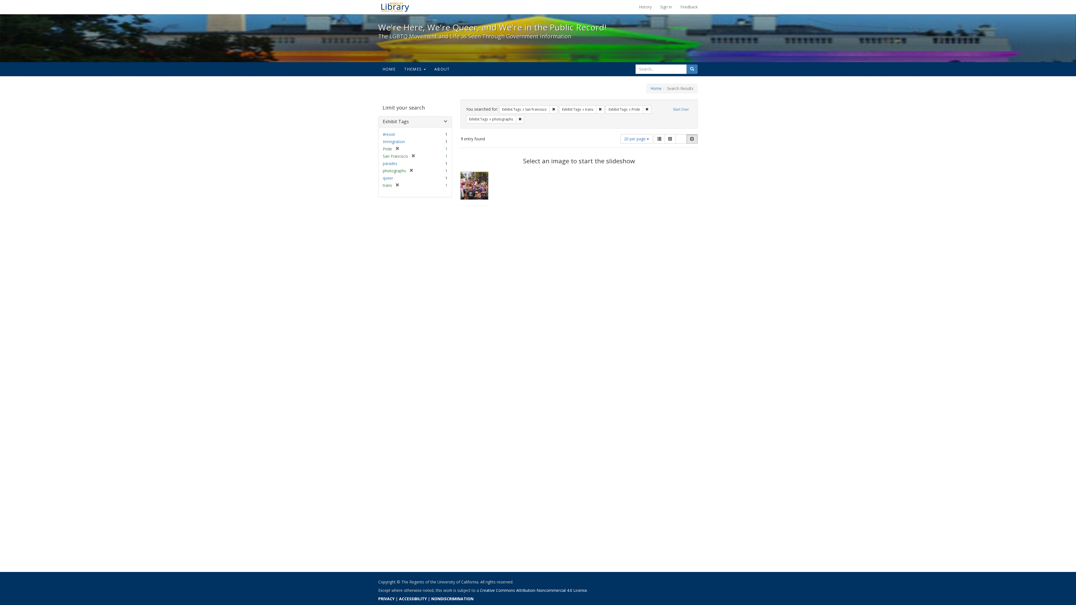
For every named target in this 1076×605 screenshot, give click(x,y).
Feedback (689, 7)
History (645, 7)
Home (389, 69)
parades (390, 163)
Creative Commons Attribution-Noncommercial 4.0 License (533, 590)
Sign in (666, 7)
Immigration (394, 141)
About (442, 69)
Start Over (681, 109)
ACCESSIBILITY (413, 598)
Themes (413, 69)
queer (388, 178)
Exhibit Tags (396, 121)
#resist (389, 134)
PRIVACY (386, 598)
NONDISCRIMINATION (452, 598)
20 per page (635, 138)
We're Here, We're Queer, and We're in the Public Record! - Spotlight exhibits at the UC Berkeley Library (395, 7)
